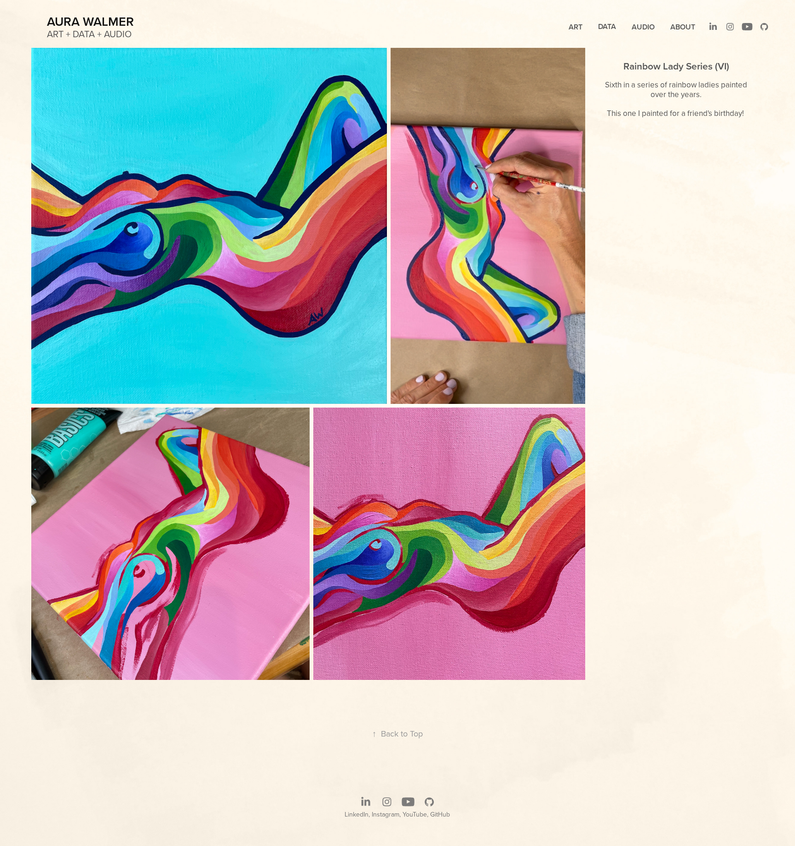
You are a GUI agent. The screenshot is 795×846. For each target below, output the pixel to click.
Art (575, 27)
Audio (643, 27)
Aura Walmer (90, 21)
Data (607, 26)
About (682, 27)
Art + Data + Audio (89, 33)
